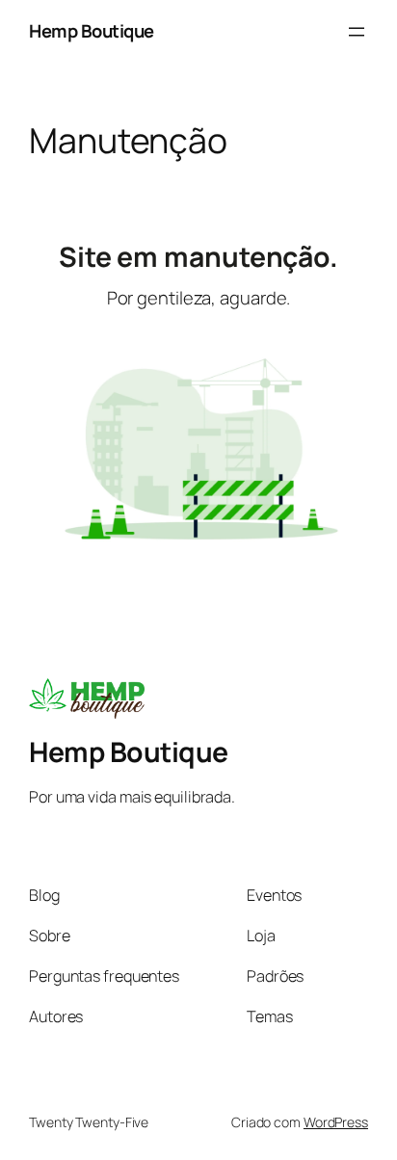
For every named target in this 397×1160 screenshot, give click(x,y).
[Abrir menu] (356, 31)
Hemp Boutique (91, 30)
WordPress (336, 1122)
